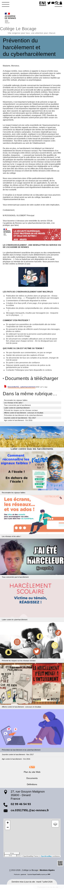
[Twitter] (49, 3)
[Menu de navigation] (5, 4)
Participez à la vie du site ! (48, 887)
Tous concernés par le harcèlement (17, 405)
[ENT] (43, 4)
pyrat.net (23, 874)
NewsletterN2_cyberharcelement (21, 387)
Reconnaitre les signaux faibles (15, 400)
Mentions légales (47, 870)
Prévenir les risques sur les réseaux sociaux (21, 410)
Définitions (32, 784)
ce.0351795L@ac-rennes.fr (30, 810)
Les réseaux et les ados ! (13, 403)
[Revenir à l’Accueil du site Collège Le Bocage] (10, 17)
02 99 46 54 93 (21, 804)
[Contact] (53, 3)
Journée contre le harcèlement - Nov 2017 (20, 418)
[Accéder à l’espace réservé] (61, 3)
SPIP (49, 874)
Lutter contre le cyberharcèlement (17, 408)
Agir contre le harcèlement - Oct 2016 (18, 420)
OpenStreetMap (46, 856)
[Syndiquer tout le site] (32, 767)
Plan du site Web (32, 772)
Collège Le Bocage (27, 30)
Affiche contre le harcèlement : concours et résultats (23, 413)
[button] (57, 3)
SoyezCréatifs (36, 874)
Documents (32, 778)
